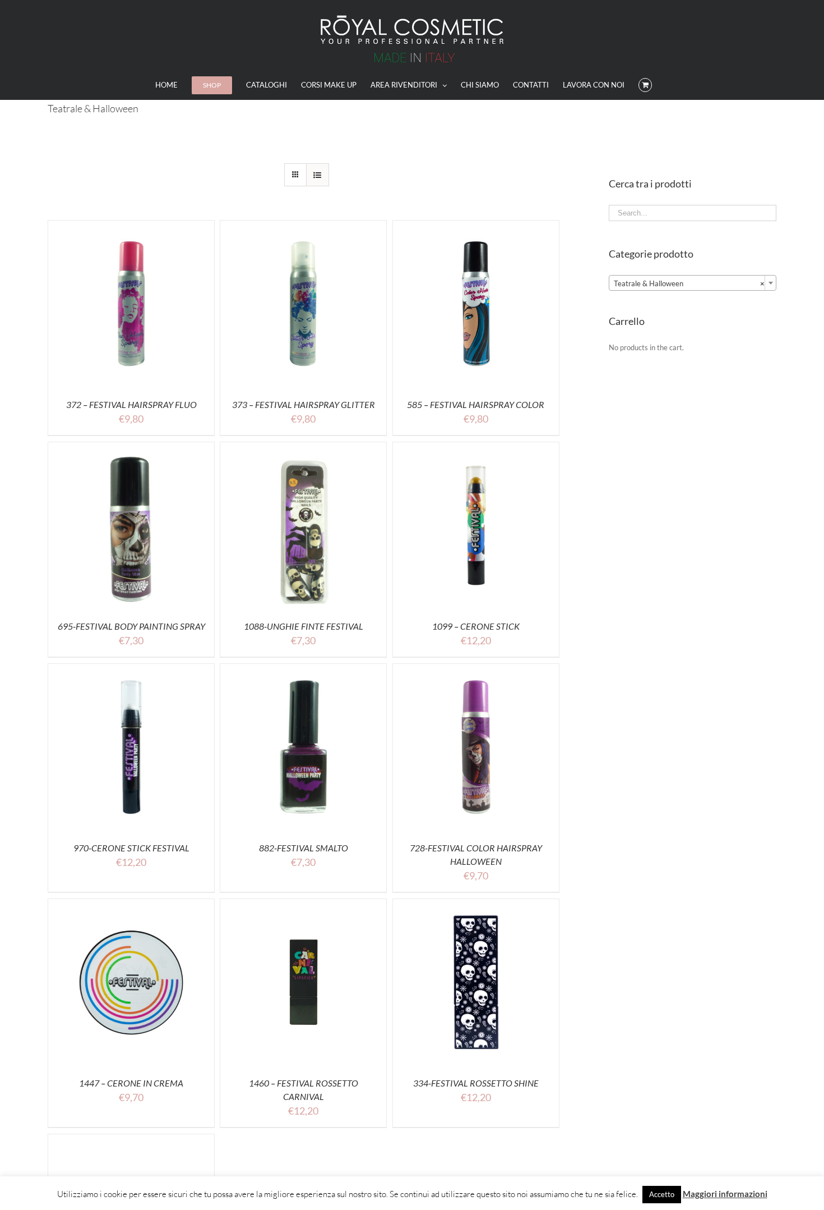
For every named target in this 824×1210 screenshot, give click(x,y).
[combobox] (692, 283)
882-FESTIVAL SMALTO (303, 847)
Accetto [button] (661, 1194)
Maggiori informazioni (725, 1194)
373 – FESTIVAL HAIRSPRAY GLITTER (303, 404)
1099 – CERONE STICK (476, 626)
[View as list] (317, 175)
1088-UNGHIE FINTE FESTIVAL (303, 626)
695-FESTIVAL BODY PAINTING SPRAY (131, 626)
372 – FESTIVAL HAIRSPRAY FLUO (131, 404)
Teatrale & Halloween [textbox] (689, 283)
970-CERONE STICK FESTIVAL (131, 847)
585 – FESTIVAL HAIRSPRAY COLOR (475, 404)
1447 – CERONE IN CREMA (131, 1083)
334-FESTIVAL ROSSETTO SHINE (476, 1083)
